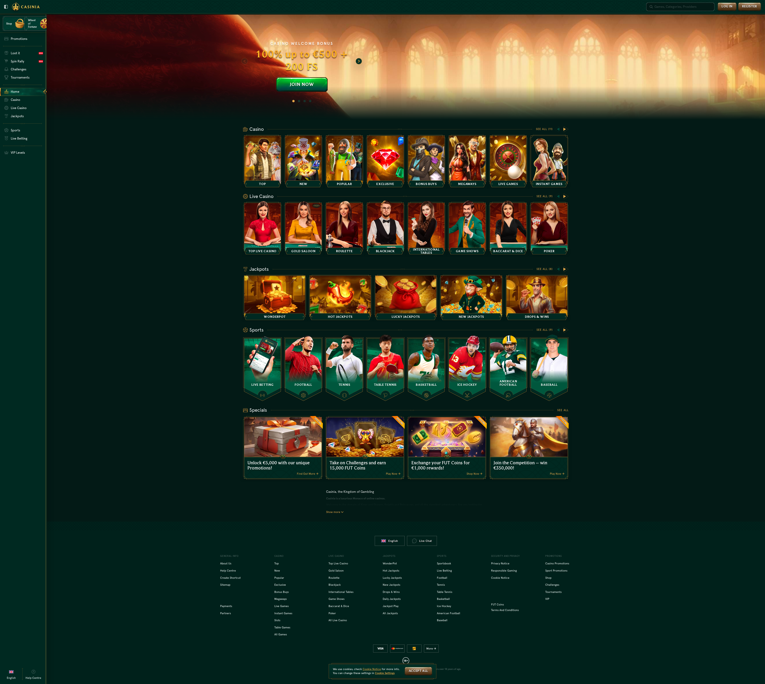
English (393, 540)
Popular (279, 577)
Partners (225, 613)
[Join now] (406, 67)
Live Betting (444, 570)
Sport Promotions (556, 570)
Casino (256, 129)
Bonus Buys (281, 591)
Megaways (280, 598)
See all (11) (544, 129)
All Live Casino (338, 620)
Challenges (552, 584)
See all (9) (544, 196)
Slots (277, 620)
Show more (333, 512)
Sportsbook (444, 563)
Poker (332, 613)
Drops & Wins (391, 591)
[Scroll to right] (359, 61)
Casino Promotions (557, 563)
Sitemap (225, 584)
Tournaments (553, 591)
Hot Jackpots (391, 570)
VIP (547, 598)
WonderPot (390, 563)
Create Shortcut (230, 577)
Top (276, 563)
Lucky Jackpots (392, 577)
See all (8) (544, 269)
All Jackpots (390, 613)
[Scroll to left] (244, 61)
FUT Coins (497, 604)
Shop (548, 577)
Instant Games (283, 613)
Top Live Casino (338, 563)
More (429, 648)
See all (563, 410)
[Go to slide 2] (299, 101)
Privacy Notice (500, 563)
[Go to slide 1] (293, 101)
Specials (258, 410)
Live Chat (425, 540)
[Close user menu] (6, 7)
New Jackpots (391, 584)
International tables (341, 591)
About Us (225, 563)
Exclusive (280, 584)
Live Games (281, 606)
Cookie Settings (385, 673)
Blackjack (335, 584)
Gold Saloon (336, 570)
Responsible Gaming (504, 570)
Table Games (282, 627)
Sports (256, 330)
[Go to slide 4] (310, 101)
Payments (226, 606)
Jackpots (259, 269)
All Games (280, 634)
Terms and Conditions (505, 610)
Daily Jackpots (392, 598)
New (277, 570)
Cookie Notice (500, 577)
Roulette (334, 577)
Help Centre (228, 570)
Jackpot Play (390, 606)
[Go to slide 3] (304, 101)
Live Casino (261, 196)
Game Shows (336, 598)
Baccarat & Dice (339, 606)
